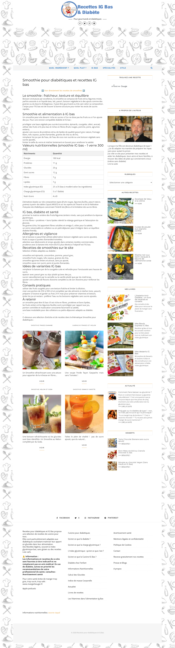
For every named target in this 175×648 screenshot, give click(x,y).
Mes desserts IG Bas (142, 352)
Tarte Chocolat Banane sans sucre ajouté (133, 440)
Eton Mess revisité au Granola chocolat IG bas (131, 452)
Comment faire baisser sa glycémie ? (135, 392)
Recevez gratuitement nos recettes (129, 556)
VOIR (41, 381)
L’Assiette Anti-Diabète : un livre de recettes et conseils (143, 298)
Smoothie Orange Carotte (84, 389)
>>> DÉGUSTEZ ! (124, 444)
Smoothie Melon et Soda (42, 389)
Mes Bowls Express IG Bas (142, 324)
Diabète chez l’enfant (77, 562)
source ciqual (54, 612)
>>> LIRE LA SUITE (125, 406)
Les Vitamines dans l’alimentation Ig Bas (85, 598)
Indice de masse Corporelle (80, 580)
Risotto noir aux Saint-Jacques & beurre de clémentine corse (143, 258)
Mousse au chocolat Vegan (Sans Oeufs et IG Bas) (133, 463)
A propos (117, 568)
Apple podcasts (29, 588)
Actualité (72, 586)
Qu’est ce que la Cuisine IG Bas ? (82, 556)
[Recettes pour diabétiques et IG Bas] (87, 13)
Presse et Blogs (120, 562)
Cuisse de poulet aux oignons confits (143, 229)
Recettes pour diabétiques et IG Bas (38, 531)
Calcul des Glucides (76, 574)
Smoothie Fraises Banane (42, 325)
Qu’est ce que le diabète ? (79, 539)
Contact (117, 551)
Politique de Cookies (122, 545)
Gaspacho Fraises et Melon (84, 325)
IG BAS (94, 68)
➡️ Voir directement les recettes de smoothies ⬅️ (63, 90)
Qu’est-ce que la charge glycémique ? (84, 545)
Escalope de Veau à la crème (143, 200)
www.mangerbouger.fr (33, 584)
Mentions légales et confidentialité (128, 539)
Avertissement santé (33, 574)
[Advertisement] (87, 46)
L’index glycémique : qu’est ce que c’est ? (86, 551)
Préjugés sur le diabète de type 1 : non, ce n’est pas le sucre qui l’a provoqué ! (135, 412)
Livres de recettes (75, 592)
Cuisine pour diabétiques (79, 533)
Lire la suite (113, 164)
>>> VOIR (138, 203)
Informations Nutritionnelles (80, 568)
